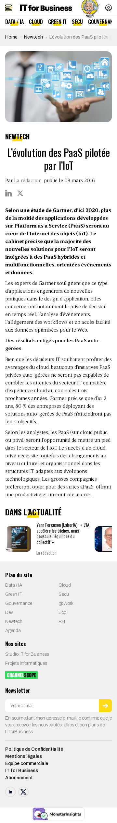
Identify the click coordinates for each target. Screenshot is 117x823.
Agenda (13, 630)
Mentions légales (23, 756)
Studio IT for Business (27, 654)
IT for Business (21, 770)
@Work (65, 603)
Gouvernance (18, 603)
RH (61, 621)
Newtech (33, 37)
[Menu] (8, 8)
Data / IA (14, 22)
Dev (9, 612)
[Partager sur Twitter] (20, 193)
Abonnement (19, 777)
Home (11, 37)
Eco (62, 612)
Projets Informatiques (26, 663)
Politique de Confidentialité (34, 749)
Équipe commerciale (26, 763)
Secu (77, 22)
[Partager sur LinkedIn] (8, 193)
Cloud (36, 22)
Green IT (57, 22)
